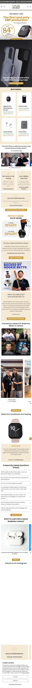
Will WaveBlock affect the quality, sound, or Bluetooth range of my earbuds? (14, 473)
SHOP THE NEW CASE (16, 83)
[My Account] (27, 6)
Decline (15, 680)
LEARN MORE (16, 410)
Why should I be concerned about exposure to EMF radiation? (15, 478)
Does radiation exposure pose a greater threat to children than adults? (13, 503)
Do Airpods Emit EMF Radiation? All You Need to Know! (14, 553)
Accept (15, 677)
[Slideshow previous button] (1, 438)
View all (16, 560)
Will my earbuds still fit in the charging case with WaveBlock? (14, 509)
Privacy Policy (25, 673)
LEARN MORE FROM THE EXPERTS (16, 210)
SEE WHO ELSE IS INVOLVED (16, 318)
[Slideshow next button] (30, 438)
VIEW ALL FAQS (16, 515)
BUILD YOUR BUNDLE (16, 257)
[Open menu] (1, 6)
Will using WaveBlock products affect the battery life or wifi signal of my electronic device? (13, 496)
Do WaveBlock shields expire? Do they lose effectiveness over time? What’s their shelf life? (14, 489)
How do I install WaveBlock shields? (11, 483)
